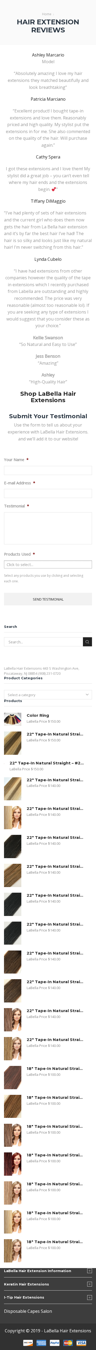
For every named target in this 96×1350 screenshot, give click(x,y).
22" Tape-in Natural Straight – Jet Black (56, 895)
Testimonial (16, 505)
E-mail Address (19, 482)
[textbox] (45, 694)
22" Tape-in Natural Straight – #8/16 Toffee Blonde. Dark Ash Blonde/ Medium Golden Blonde (56, 734)
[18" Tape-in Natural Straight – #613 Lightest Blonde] (12, 1222)
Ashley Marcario (48, 55)
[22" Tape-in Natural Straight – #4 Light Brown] (12, 990)
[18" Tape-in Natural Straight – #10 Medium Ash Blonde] (12, 1135)
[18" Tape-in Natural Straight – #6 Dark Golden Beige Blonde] (12, 1106)
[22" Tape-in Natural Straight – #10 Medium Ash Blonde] (12, 1019)
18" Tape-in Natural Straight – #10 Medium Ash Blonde (56, 1126)
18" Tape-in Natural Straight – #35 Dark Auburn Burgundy (56, 1155)
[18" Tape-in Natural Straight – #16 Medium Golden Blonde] (12, 1193)
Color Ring (38, 715)
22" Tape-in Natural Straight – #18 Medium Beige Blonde (56, 1039)
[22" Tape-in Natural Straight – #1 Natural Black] (12, 933)
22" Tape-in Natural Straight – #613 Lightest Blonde (56, 808)
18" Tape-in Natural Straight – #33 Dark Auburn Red (56, 1068)
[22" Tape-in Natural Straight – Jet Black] (12, 904)
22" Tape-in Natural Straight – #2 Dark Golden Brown (56, 953)
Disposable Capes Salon (28, 1311)
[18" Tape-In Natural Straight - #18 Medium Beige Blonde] (12, 1250)
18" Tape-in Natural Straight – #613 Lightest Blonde (56, 1213)
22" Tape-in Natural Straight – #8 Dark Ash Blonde (56, 866)
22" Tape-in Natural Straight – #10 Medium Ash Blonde (56, 1010)
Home (46, 14)
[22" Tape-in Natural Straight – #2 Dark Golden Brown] (12, 962)
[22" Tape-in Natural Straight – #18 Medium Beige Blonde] (12, 1048)
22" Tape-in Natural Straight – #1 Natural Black (56, 924)
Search (87, 641)
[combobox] (48, 694)
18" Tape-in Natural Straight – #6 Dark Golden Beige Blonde (56, 1097)
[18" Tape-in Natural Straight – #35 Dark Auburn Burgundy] (12, 1164)
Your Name (16, 459)
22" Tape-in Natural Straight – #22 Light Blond (47, 763)
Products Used (19, 554)
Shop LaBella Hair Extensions (48, 397)
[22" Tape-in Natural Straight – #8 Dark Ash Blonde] (12, 875)
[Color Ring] (12, 719)
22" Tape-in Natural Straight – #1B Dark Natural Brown (56, 837)
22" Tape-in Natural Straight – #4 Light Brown (56, 981)
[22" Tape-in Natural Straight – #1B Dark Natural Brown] (12, 846)
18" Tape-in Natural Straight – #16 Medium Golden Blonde (56, 1184)
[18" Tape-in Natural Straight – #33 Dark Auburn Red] (12, 1077)
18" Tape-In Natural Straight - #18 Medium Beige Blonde (56, 1241)
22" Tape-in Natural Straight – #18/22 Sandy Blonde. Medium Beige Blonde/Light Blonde (56, 780)
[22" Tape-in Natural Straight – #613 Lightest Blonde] (12, 817)
